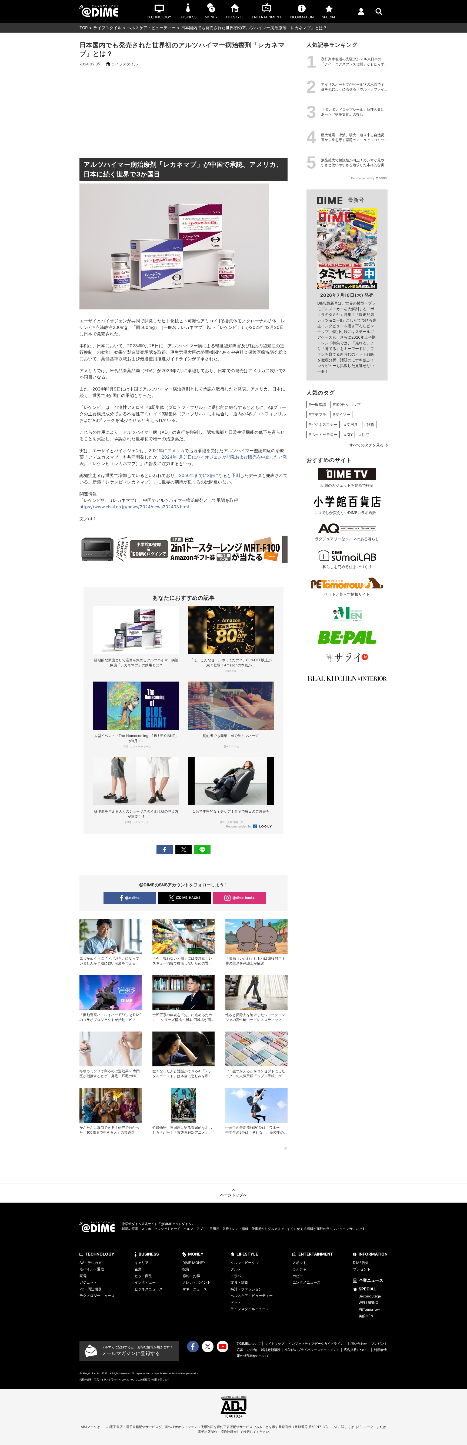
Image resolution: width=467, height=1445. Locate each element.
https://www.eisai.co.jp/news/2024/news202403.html (134, 506)
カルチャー (301, 1269)
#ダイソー (341, 414)
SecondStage (370, 1296)
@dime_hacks (243, 898)
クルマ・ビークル (245, 1262)
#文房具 (351, 424)
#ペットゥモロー (323, 434)
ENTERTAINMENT (315, 1254)
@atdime (132, 898)
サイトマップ (274, 1343)
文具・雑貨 (239, 1282)
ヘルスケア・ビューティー (151, 27)
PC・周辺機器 (90, 1289)
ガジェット (88, 1282)
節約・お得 (191, 1276)
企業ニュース (371, 1280)
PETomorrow (369, 1309)
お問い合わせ (357, 1343)
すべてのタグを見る (366, 445)
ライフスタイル (107, 27)
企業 (138, 1269)
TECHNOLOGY (99, 1254)
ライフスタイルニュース (250, 1309)
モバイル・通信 (91, 1269)
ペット (236, 1302)
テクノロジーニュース (97, 1295)
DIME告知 (361, 1262)
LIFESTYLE (247, 1254)
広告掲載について (357, 1350)
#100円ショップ (347, 404)
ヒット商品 (143, 1276)
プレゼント (362, 1269)
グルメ (236, 1269)
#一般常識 (317, 404)
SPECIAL (367, 1289)
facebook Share (164, 849)
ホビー (297, 1276)
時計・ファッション (246, 1289)
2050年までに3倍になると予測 (209, 475)
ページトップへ (233, 1195)
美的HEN (366, 1316)
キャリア (142, 1262)
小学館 (252, 1350)
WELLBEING (368, 1302)
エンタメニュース (306, 1282)
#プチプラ (317, 414)
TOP (83, 27)
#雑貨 (369, 424)
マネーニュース (194, 1289)
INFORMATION (373, 1254)
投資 (185, 1269)
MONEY (196, 1254)
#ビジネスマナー (323, 424)
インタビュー (145, 1282)
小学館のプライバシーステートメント (312, 1350)
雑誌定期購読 (271, 1350)
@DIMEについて (249, 1343)
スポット (299, 1262)
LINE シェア (202, 849)
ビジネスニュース (149, 1289)
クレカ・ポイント (196, 1282)
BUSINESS (149, 1254)
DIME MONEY (193, 1262)
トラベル (238, 1276)
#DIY (348, 434)
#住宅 (364, 434)
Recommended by (239, 826)
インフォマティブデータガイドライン (315, 1343)
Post (183, 849)
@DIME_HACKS (188, 898)
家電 (82, 1276)
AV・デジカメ (90, 1262)
